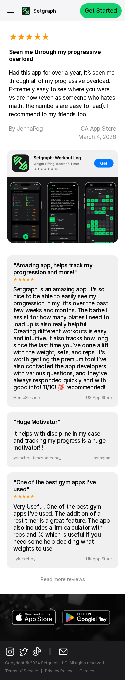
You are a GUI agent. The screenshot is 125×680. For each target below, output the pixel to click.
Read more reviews (62, 579)
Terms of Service (21, 670)
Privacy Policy (58, 670)
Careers (86, 670)
